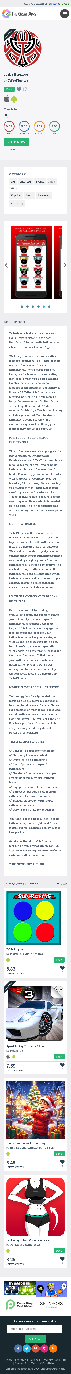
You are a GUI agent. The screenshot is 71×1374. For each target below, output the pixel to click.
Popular (16, 195)
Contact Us (22, 1363)
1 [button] (22, 306)
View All (61, 884)
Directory (47, 1360)
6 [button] (49, 306)
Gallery (33, 1360)
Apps (51, 181)
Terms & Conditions (44, 1363)
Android (25, 181)
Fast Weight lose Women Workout (29, 1240)
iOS (13, 181)
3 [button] (33, 306)
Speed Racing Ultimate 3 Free (25, 1046)
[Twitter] (27, 1348)
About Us (60, 1360)
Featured (20, 1360)
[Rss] (53, 1348)
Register (54, 3)
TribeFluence (18, 80)
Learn (29, 195)
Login (65, 3)
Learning (44, 195)
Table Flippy (14, 949)
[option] (31, 263)
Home (9, 1360)
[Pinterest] (35, 1348)
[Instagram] (44, 1348)
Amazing (17, 203)
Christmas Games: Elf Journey (26, 1143)
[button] (6, 264)
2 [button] (27, 306)
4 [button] (38, 306)
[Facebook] (18, 1348)
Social (40, 181)
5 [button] (44, 306)
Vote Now (16, 142)
